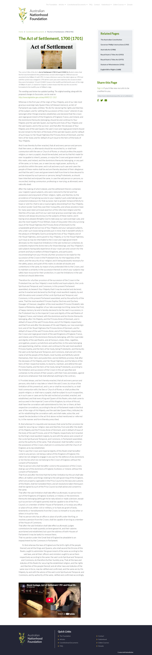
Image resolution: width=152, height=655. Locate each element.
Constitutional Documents (76, 4)
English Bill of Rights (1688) (111, 69)
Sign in (100, 88)
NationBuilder (129, 652)
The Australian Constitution (111, 40)
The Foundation (51, 4)
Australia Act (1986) (108, 50)
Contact (97, 4)
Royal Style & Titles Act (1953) (112, 55)
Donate (130, 4)
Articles (61, 4)
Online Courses (118, 4)
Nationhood (105, 4)
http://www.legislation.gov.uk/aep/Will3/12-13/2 (38, 97)
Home (21, 32)
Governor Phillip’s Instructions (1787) (115, 45)
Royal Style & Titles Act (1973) (112, 59)
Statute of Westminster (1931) (112, 64)
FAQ (90, 4)
